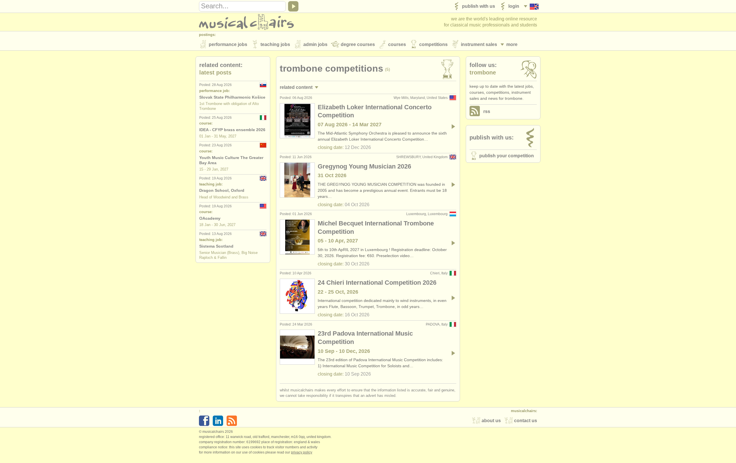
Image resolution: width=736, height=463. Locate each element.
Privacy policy (301, 452)
